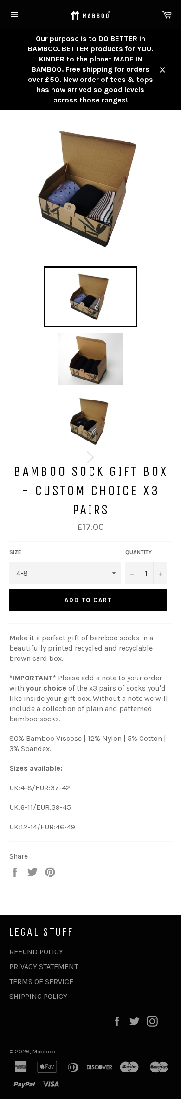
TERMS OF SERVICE (41, 981)
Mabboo (43, 1051)
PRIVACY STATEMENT (43, 966)
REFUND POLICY (36, 951)
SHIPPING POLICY (38, 996)
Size (15, 552)
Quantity (138, 552)
